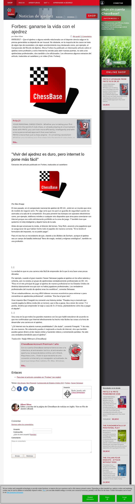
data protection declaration (15, 492)
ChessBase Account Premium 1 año (40, 344)
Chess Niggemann (78, 392)
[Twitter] (25, 389)
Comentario (15, 438)
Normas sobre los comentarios (22, 424)
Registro (33, 435)
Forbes (67, 383)
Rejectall (107, 498)
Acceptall (124, 498)
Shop (10, 3)
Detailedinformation (90, 498)
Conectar (118, 3)
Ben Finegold (31, 383)
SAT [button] (46, 3)
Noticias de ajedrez (36, 16)
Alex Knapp (21, 383)
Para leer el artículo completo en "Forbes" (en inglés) (39, 377)
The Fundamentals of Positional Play (114, 426)
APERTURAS (34, 3)
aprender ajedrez (63, 3)
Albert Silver (25, 404)
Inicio (21, 3)
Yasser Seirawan (77, 383)
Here (44, 490)
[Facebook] (19, 389)
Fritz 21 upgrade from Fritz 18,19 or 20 (114, 80)
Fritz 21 (17, 120)
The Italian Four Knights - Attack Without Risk (111, 460)
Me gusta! (76, 36)
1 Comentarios (86, 36)
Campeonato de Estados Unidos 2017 (50, 383)
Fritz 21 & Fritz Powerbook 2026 (111, 393)
